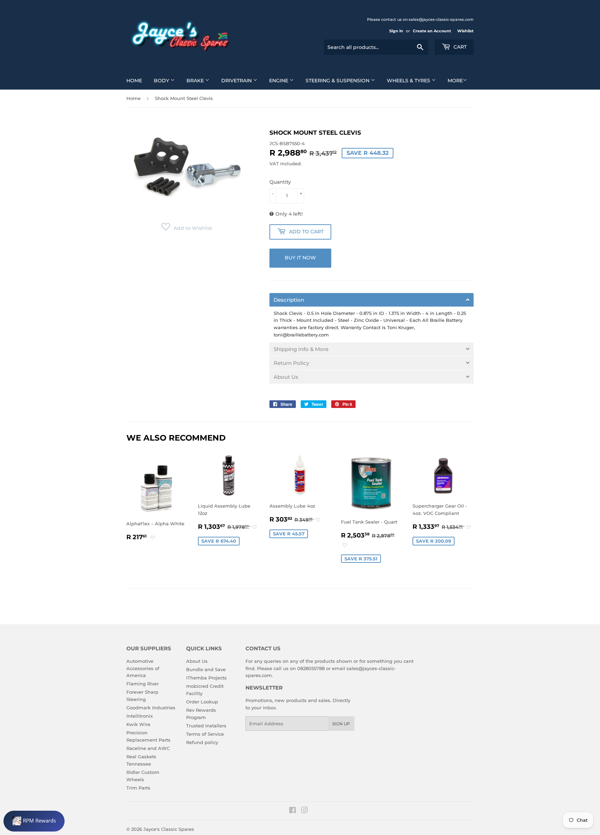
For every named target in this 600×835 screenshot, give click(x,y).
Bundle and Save (206, 669)
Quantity (280, 182)
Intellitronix (139, 716)
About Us (197, 661)
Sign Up (341, 723)
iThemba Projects (206, 677)
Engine (279, 80)
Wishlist (465, 30)
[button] (186, 228)
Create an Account (432, 30)
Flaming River (142, 683)
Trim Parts (138, 788)
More (455, 80)
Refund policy (202, 742)
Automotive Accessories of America (142, 668)
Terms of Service (205, 734)
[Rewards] (34, 821)
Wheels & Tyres (409, 80)
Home (134, 80)
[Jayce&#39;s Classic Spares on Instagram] (304, 811)
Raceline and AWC (148, 748)
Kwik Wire (138, 724)
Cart (459, 47)
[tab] (371, 300)
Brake (195, 80)
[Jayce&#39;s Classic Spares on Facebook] (292, 811)
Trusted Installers (206, 725)
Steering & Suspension (338, 80)
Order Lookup (202, 701)
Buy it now (300, 257)
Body (162, 80)
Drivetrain (237, 80)
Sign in (396, 30)
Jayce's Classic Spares (168, 829)
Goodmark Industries (150, 707)
